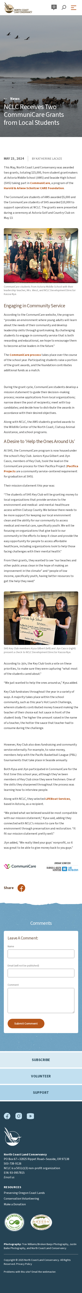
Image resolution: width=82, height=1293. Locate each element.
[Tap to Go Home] (18, 7)
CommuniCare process (25, 355)
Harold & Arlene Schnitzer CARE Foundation (34, 188)
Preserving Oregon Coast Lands (24, 1193)
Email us (9, 1177)
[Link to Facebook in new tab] (7, 1118)
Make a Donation (15, 1204)
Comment (13, 985)
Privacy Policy (24, 1264)
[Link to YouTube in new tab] (30, 1118)
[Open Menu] (74, 8)
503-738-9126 (12, 1164)
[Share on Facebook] (21, 888)
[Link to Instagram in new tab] (18, 1118)
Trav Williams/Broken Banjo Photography (45, 1244)
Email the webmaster (43, 1272)
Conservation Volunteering (21, 1199)
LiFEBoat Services (57, 799)
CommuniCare (40, 183)
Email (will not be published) (23, 966)
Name (11, 946)
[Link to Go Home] (13, 1145)
